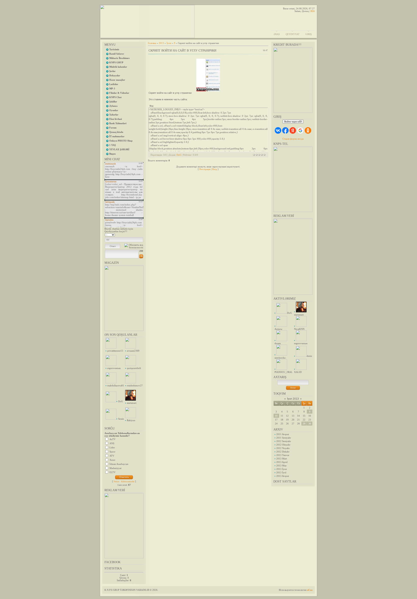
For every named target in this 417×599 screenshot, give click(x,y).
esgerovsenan (114, 368)
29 (304, 423)
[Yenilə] (137, 234)
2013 (161, 43)
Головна (152, 43)
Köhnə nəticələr (127, 482)
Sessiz (121, 418)
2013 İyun (281, 469)
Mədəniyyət (115, 468)
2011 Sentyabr (283, 437)
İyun (169, 43)
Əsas (277, 34)
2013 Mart (281, 458)
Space (112, 451)
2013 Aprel (282, 462)
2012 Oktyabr (283, 444)
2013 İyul (281, 472)
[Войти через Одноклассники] (308, 130)
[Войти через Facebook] (285, 130)
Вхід (214, 169)
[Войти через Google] (300, 130)
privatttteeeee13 (115, 350)
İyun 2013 (293, 398)
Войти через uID (293, 121)
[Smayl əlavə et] (141, 234)
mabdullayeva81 (115, 385)
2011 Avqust (282, 434)
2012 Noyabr (283, 448)
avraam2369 (133, 350)
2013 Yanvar (282, 455)
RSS (313, 11)
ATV (111, 455)
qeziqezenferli (134, 368)
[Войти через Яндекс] (293, 130)
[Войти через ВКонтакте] (278, 130)
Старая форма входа (293, 138)
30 (309, 423)
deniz (309, 356)
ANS (111, 443)
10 (276, 415)
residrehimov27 (135, 385)
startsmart (131, 403)
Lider (112, 447)
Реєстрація (204, 169)
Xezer (112, 460)
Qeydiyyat (293, 34)
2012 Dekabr (283, 451)
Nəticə (116, 482)
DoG (120, 401)
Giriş (308, 34)
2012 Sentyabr (283, 441)
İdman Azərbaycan (118, 464)
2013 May (281, 465)
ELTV (112, 472)
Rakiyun (131, 420)
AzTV (112, 439)
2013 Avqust (282, 476)
